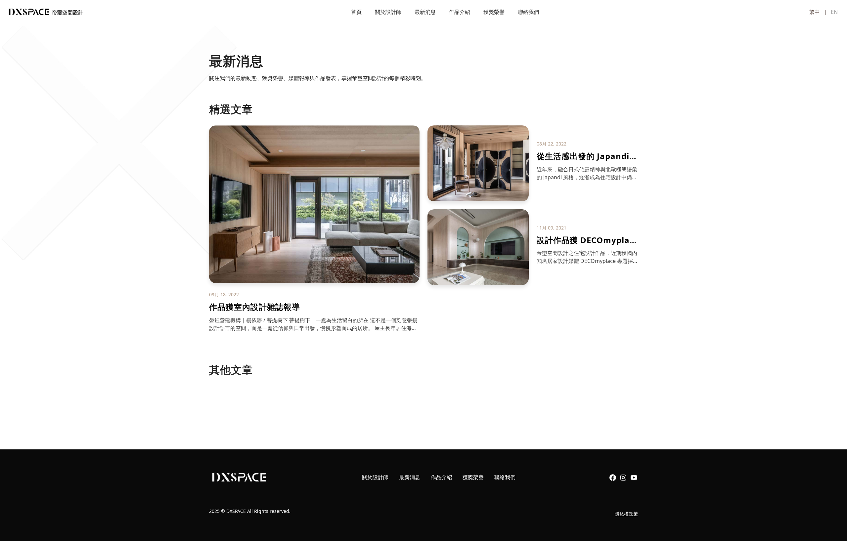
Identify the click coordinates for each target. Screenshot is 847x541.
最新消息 (425, 12)
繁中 (814, 12)
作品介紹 (459, 12)
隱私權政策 (626, 514)
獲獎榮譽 (494, 12)
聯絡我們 (528, 12)
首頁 (356, 12)
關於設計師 (388, 12)
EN (834, 12)
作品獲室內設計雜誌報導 (254, 306)
